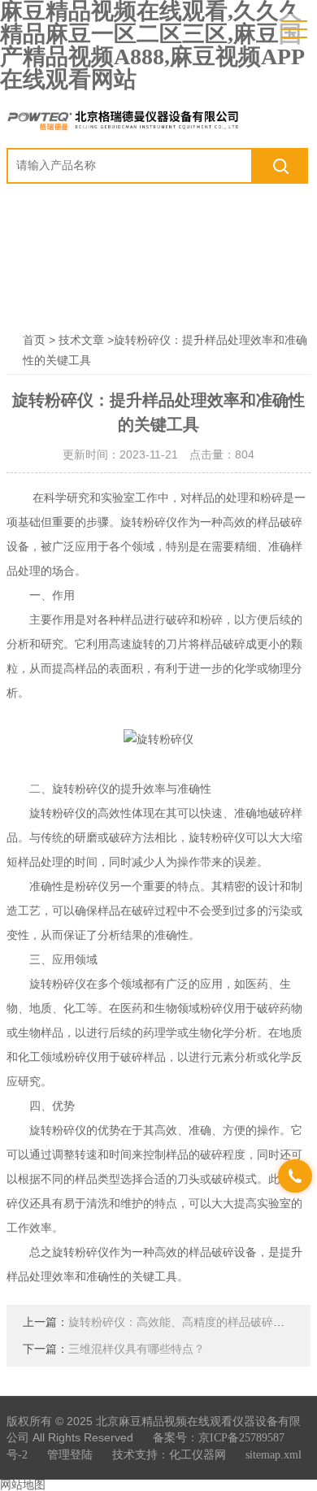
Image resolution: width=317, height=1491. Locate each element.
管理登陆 (70, 1455)
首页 (34, 340)
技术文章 (81, 340)
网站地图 (23, 1485)
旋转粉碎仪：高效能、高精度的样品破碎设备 (182, 1322)
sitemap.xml (273, 1455)
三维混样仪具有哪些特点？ (136, 1349)
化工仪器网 (197, 1455)
